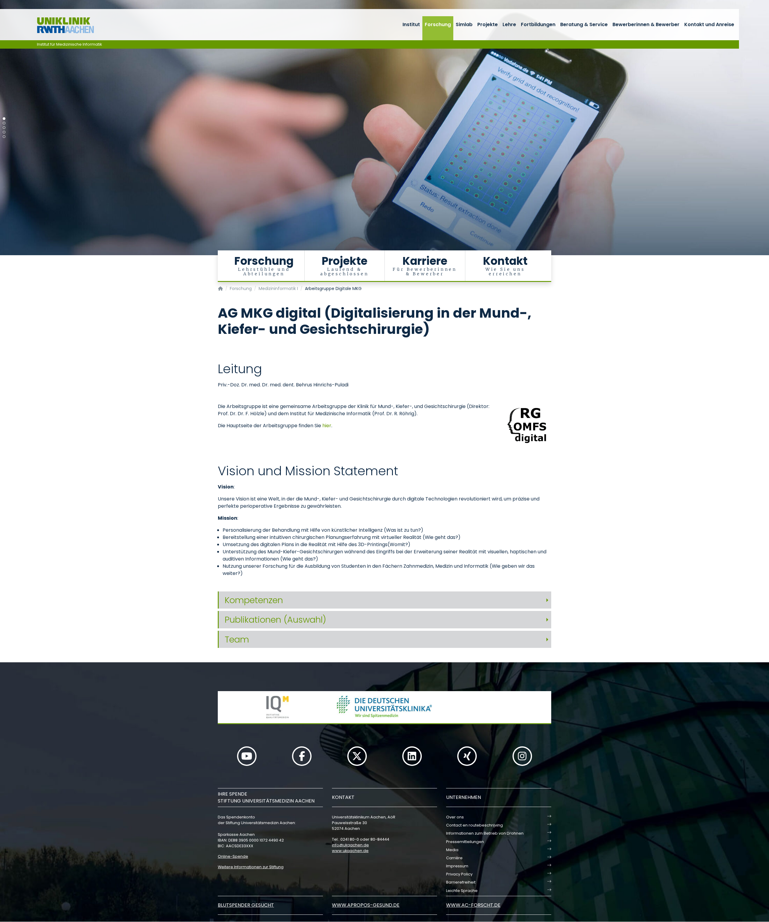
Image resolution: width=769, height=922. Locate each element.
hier (326, 425)
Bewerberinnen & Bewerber (645, 24)
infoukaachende (350, 845)
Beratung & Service (584, 24)
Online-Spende (233, 856)
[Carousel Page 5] (4, 136)
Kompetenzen (254, 600)
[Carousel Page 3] (4, 127)
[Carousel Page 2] (4, 123)
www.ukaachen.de (350, 850)
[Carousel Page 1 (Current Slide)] (4, 118)
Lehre (509, 24)
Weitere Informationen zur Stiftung (251, 866)
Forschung (438, 24)
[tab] (384, 600)
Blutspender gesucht (246, 905)
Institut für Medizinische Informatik (69, 44)
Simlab (464, 24)
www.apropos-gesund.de (366, 905)
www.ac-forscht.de (473, 905)
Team (237, 639)
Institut (411, 24)
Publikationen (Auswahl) (275, 620)
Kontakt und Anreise (709, 24)
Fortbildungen (538, 24)
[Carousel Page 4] (4, 132)
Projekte (487, 24)
